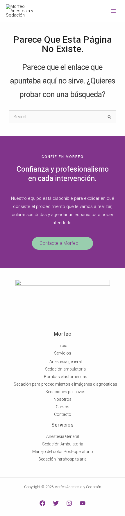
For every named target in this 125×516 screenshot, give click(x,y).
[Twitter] (56, 503)
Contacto (62, 414)
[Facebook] (42, 503)
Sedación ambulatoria (65, 369)
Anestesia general (65, 361)
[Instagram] (69, 503)
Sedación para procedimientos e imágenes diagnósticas (65, 384)
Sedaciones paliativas (65, 391)
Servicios (62, 353)
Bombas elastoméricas (65, 376)
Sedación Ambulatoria (62, 444)
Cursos (62, 406)
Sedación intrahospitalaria (62, 459)
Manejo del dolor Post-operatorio (62, 451)
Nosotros (62, 399)
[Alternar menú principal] (113, 11)
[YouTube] (82, 503)
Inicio (62, 345)
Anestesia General (62, 436)
